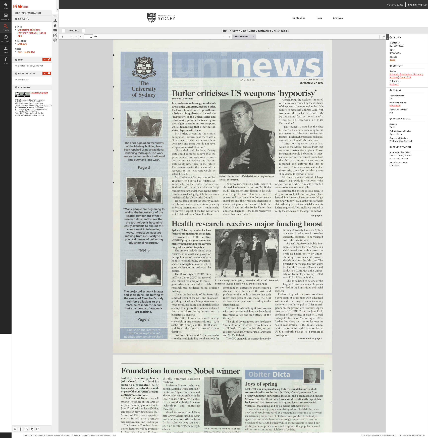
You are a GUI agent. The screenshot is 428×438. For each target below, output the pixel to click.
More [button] (6, 63)
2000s (392, 59)
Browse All (5, 19)
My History (5, 41)
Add (45, 59)
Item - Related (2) (26, 51)
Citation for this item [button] (55, 40)
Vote (23, 6)
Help (319, 18)
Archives (338, 18)
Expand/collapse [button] (387, 37)
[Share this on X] (14, 427)
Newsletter (395, 105)
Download (55, 20)
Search (6, 30)
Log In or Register (411, 4)
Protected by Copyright (39, 93)
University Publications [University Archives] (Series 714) (32, 32)
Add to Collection (55, 25)
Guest (400, 4)
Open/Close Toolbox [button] (57, 6)
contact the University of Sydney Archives (80, 435)
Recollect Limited (395, 435)
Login (6, 52)
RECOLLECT (365, 435)
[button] (63, 31)
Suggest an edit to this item (15, 6)
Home (6, 8)
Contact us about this (55, 30)
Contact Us (298, 18)
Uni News (22, 43)
